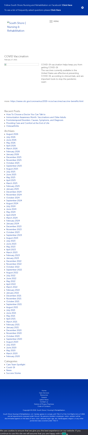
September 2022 (14, 269)
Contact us (44, 402)
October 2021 (12, 301)
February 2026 (13, 151)
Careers (44, 397)
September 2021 (14, 304)
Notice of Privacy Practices (44, 404)
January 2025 (12, 189)
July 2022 (10, 275)
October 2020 (13, 336)
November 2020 (14, 333)
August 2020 (12, 342)
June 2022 (11, 278)
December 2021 (13, 295)
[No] (67, 434)
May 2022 (10, 281)
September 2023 (14, 235)
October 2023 (12, 232)
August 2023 (12, 238)
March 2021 (11, 321)
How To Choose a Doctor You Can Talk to (25, 114)
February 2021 (12, 324)
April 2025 (11, 180)
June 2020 (11, 347)
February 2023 (13, 255)
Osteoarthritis (12, 126)
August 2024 (12, 203)
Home (44, 391)
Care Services (44, 393)
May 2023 (10, 246)
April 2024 (11, 215)
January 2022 (12, 293)
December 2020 (14, 330)
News (9, 370)
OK (64, 434)
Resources (44, 395)
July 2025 (10, 171)
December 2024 (14, 192)
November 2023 (14, 229)
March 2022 (11, 287)
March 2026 (12, 148)
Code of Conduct (44, 406)
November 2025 (14, 160)
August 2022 (12, 272)
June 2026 (11, 140)
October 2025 (12, 163)
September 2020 (14, 339)
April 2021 (10, 318)
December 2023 (13, 226)
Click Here (67, 5)
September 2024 (14, 200)
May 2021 (10, 316)
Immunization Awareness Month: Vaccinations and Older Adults (36, 117)
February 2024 (13, 220)
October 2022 (12, 267)
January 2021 (12, 327)
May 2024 (10, 212)
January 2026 (12, 154)
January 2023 (12, 258)
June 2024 (11, 209)
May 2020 (10, 350)
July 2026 (10, 137)
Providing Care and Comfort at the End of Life (27, 123)
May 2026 (10, 143)
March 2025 (11, 183)
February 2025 (13, 186)
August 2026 (12, 134)
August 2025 (12, 169)
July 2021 (10, 310)
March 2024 (12, 218)
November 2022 (14, 264)
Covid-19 (10, 367)
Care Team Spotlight (15, 364)
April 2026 (11, 145)
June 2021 (11, 313)
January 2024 (12, 223)
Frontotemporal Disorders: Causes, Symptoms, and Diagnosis (34, 120)
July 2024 (10, 206)
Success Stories (13, 373)
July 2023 (10, 241)
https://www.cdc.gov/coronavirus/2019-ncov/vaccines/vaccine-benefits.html (46, 101)
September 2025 (14, 166)
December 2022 (13, 261)
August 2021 (12, 307)
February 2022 (13, 290)
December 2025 (13, 157)
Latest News (44, 400)
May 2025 (10, 177)
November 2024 (14, 194)
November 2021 (13, 298)
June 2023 (11, 244)
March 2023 (11, 252)
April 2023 (11, 249)
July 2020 (10, 344)
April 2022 (11, 284)
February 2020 (13, 356)
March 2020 (12, 353)
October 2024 (13, 197)
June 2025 (11, 174)
